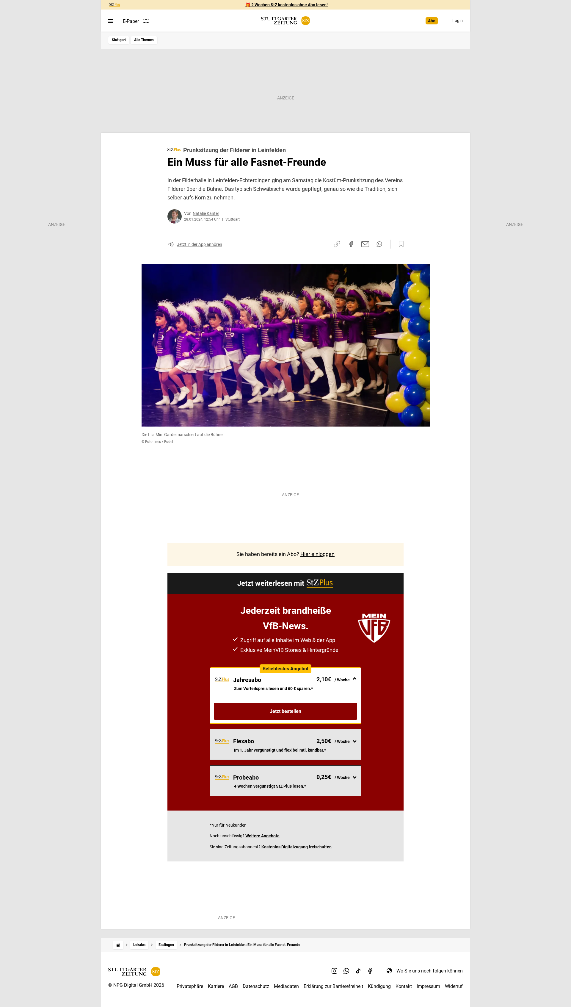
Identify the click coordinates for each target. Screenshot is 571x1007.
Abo (431, 20)
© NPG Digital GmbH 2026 (136, 985)
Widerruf (454, 986)
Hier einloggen (317, 554)
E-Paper (131, 21)
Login (457, 20)
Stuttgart (119, 40)
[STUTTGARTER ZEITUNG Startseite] (285, 20)
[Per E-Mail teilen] (365, 244)
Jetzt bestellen (285, 711)
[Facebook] (370, 970)
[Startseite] (118, 945)
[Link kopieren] (337, 244)
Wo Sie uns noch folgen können (429, 971)
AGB (233, 986)
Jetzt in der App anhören (199, 244)
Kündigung (379, 986)
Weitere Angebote (262, 835)
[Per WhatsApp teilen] (379, 244)
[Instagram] (334, 970)
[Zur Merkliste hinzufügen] (399, 244)
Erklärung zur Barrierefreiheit (333, 986)
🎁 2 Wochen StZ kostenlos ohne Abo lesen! (286, 4)
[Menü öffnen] (110, 21)
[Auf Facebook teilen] (351, 244)
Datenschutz (256, 986)
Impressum (428, 986)
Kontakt (404, 986)
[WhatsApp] (346, 970)
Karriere (216, 986)
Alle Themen (144, 40)
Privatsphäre (190, 986)
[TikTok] (358, 970)
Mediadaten (286, 986)
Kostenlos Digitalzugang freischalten (296, 846)
